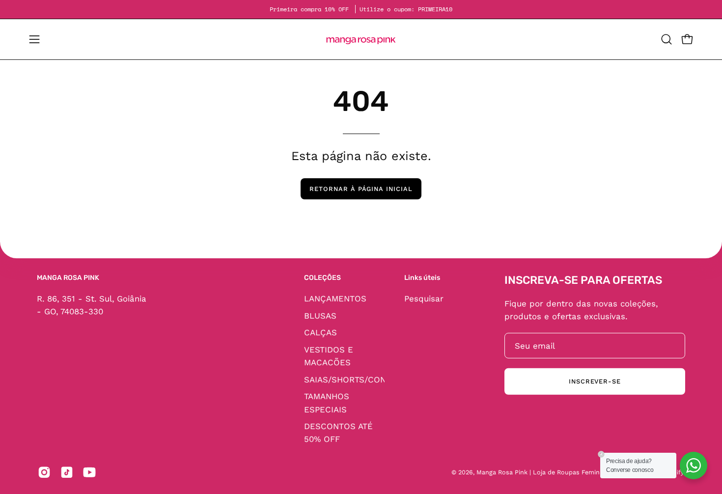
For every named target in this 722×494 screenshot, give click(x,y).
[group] (361, 9)
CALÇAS (320, 332)
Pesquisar (424, 298)
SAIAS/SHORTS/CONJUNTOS (361, 379)
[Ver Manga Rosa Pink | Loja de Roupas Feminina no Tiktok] (66, 472)
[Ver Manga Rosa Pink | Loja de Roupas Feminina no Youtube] (89, 472)
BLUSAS (320, 315)
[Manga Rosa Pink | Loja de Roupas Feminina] (361, 39)
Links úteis (422, 278)
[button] (666, 39)
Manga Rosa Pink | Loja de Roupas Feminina (543, 472)
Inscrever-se (595, 381)
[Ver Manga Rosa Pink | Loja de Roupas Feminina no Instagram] (44, 472)
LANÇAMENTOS (335, 298)
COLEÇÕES (322, 278)
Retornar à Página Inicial (361, 188)
